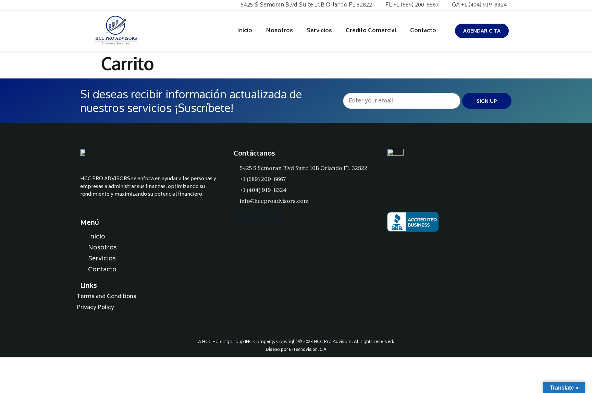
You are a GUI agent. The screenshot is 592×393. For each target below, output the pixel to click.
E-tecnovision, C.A (307, 350)
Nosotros (279, 31)
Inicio (244, 31)
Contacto (423, 31)
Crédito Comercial (371, 31)
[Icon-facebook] (94, 5)
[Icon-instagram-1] (84, 5)
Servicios (319, 31)
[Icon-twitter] (105, 5)
